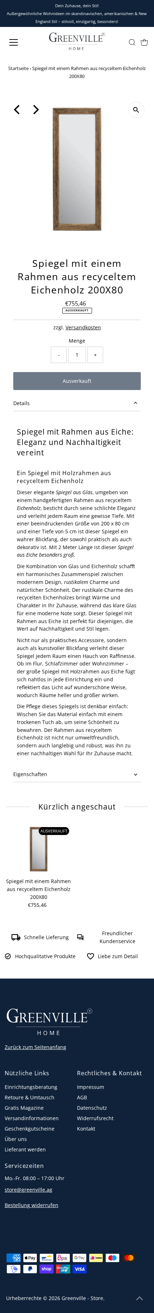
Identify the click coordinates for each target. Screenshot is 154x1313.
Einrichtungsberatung (31, 1087)
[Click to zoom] (136, 110)
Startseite (18, 68)
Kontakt (86, 1128)
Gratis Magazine (24, 1107)
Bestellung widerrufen (31, 1205)
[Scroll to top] (140, 1298)
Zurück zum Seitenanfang (35, 1047)
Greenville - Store (82, 1298)
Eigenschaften (30, 774)
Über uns (16, 1139)
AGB (82, 1097)
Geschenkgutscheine (29, 1128)
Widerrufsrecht (95, 1118)
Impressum (90, 1087)
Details (21, 403)
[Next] (35, 109)
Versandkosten (83, 327)
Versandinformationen (32, 1118)
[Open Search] (132, 42)
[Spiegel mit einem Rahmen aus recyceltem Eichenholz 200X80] (39, 848)
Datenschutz (92, 1107)
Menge (77, 340)
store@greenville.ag (28, 1189)
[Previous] (17, 109)
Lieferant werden (25, 1149)
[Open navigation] (21, 42)
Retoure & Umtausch (29, 1097)
